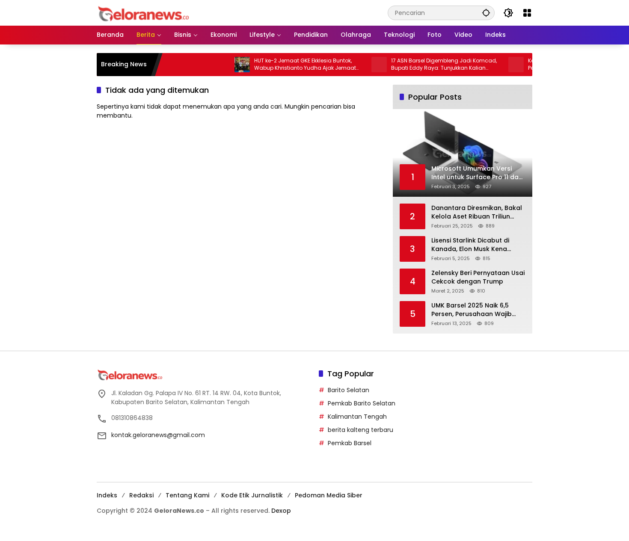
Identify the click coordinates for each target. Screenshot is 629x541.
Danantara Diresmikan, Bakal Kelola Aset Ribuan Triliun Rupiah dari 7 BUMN (476, 212)
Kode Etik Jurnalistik (252, 495)
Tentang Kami (187, 495)
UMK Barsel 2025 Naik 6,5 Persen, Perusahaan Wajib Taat (471, 310)
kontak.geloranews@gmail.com (158, 435)
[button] (486, 13)
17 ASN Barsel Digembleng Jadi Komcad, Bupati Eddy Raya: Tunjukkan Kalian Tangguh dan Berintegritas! (431, 64)
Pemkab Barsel (349, 443)
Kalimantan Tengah (357, 416)
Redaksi (141, 495)
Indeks (107, 495)
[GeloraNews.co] (145, 14)
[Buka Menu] (527, 13)
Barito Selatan (348, 390)
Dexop (281, 510)
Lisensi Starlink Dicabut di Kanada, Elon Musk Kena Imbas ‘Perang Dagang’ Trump (470, 245)
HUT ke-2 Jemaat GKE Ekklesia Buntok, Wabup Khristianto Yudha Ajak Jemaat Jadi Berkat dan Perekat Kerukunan (293, 64)
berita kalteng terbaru (360, 430)
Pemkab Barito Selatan (361, 403)
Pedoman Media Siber (328, 495)
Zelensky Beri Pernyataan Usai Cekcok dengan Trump (478, 277)
